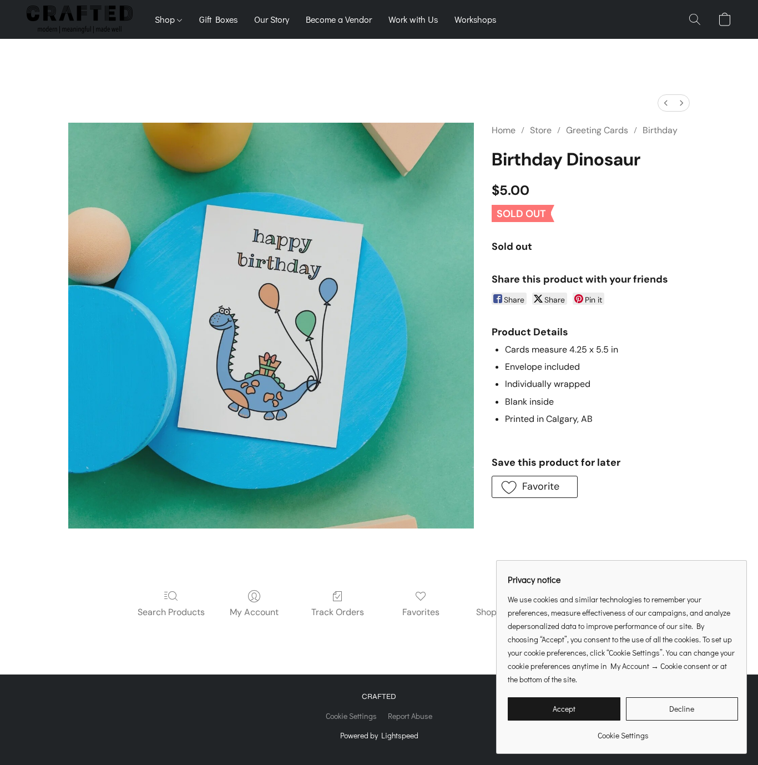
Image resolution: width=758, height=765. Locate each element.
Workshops (475, 19)
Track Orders (337, 612)
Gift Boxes (218, 19)
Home (504, 130)
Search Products (171, 612)
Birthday (660, 130)
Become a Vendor (339, 19)
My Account (254, 612)
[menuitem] (666, 103)
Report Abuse (410, 716)
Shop (166, 19)
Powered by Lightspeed (379, 735)
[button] (80, 19)
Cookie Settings (351, 716)
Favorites (420, 612)
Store (541, 130)
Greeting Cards (597, 130)
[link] (623, 731)
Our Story (271, 19)
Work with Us (413, 19)
